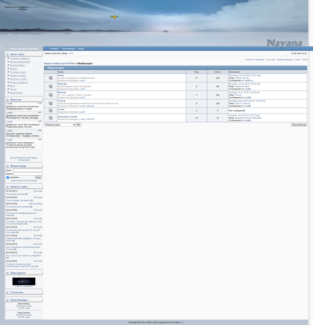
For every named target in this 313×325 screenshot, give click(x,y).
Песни (238, 95)
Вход (81, 49)
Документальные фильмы (248, 118)
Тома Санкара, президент (18, 200)
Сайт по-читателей (24, 286)
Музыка (62, 92)
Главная (55, 49)
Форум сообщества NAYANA (59, 63)
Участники (270, 59)
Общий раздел (85, 63)
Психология (35, 204)
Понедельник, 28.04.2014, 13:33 (245, 101)
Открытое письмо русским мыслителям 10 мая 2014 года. (20, 265)
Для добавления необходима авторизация (24, 159)
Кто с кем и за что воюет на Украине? (23, 255)
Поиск (297, 59)
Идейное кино (242, 86)
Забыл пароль (17, 180)
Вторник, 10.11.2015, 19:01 (242, 84)
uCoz (182, 322)
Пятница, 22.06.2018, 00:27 (243, 75)
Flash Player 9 (34, 7)
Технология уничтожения (17, 207)
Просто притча (242, 103)
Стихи (61, 109)
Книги (61, 75)
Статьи (38, 191)
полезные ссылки (67, 116)
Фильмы (62, 84)
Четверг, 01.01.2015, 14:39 (242, 92)
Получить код (24, 306)
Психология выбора (15, 194)
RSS (71, 53)
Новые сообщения (255, 59)
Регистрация (68, 49)
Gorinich (90, 106)
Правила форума (285, 59)
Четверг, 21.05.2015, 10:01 (242, 115)
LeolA (82, 80)
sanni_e (249, 80)
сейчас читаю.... (243, 78)
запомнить (14, 177)
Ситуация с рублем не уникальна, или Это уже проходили (23, 222)
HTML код (23, 308)
